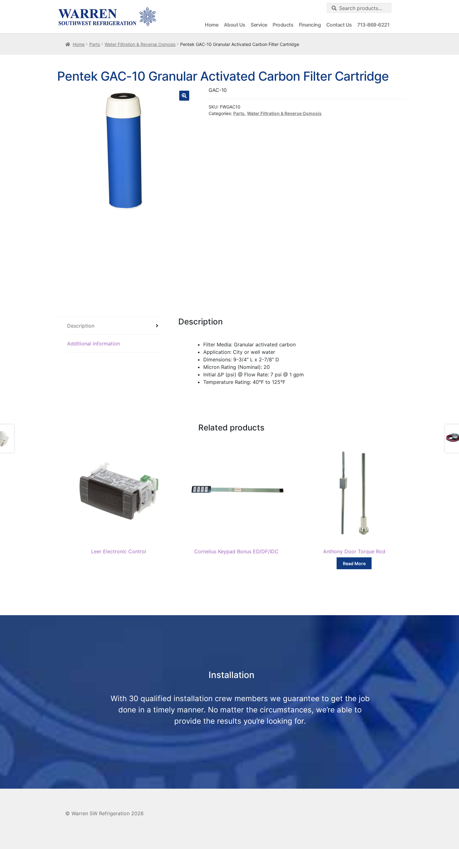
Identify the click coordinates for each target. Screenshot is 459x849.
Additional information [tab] (93, 343)
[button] (184, 96)
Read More (354, 563)
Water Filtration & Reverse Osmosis (140, 44)
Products (283, 25)
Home (211, 25)
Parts (94, 44)
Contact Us (339, 25)
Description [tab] (80, 326)
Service (259, 25)
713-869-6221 (373, 25)
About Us (234, 25)
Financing (310, 25)
